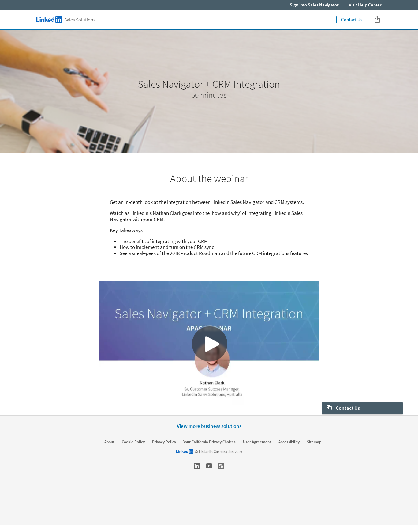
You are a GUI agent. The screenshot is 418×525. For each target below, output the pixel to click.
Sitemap (314, 441)
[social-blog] (221, 466)
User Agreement (257, 441)
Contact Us (351, 19)
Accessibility (289, 441)
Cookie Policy (133, 441)
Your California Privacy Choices (209, 441)
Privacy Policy (164, 441)
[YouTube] (209, 466)
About (109, 441)
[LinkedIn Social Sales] (197, 466)
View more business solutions (209, 426)
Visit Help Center (365, 5)
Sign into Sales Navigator (314, 5)
